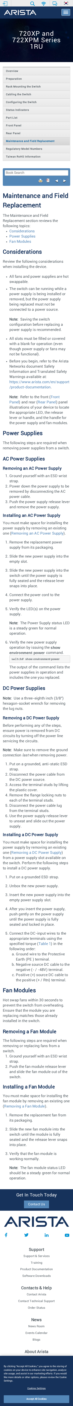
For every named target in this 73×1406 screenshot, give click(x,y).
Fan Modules (20, 241)
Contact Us (36, 1204)
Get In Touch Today (36, 1195)
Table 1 (45, 944)
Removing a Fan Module (24, 1106)
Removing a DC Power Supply (36, 853)
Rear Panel (47, 402)
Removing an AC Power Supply (37, 533)
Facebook (6, 1235)
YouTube (67, 1235)
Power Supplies (22, 236)
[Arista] (20, 13)
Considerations (22, 231)
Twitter (26, 1235)
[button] (33, 3)
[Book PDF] (48, 180)
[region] (36, 1381)
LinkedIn (46, 1235)
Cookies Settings (36, 1388)
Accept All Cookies (36, 1399)
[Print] (40, 180)
